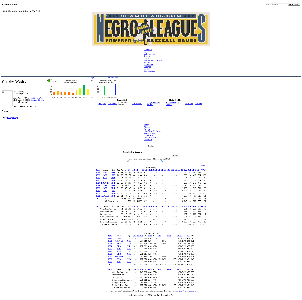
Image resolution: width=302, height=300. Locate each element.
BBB (105, 175)
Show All (128, 159)
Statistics (147, 62)
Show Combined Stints (161, 159)
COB (105, 178)
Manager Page (12, 118)
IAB (105, 193)
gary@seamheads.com (187, 291)
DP (182, 170)
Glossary (147, 69)
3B (146, 170)
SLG (194, 170)
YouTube (198, 104)
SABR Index (137, 104)
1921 (98, 178)
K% (159, 236)
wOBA (140, 236)
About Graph (89, 78)
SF (179, 170)
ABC (103, 196)
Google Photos (152, 103)
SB (156, 170)
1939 (98, 193)
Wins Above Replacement (153, 60)
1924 (98, 186)
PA (129, 170)
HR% (179, 236)
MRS (105, 173)
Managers (147, 67)
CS (159, 170)
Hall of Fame (148, 65)
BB (162, 170)
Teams (146, 58)
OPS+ (203, 170)
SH (176, 170)
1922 (98, 196)
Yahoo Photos (171, 103)
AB (133, 170)
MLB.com (189, 104)
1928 (98, 188)
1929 (98, 183)
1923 (98, 175)
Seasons (147, 56)
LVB (105, 191)
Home (146, 52)
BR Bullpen (112, 104)
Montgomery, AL (36, 98)
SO (165, 170)
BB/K (169, 236)
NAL (113, 193)
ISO (188, 236)
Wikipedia (102, 104)
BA (185, 170)
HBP (172, 170)
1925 (98, 173)
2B (143, 170)
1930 (98, 191)
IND (113, 175)
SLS (107, 196)
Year (98, 170)
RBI (153, 170)
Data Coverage (149, 71)
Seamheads (148, 50)
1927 (98, 180)
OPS (199, 170)
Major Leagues (149, 54)
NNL (113, 173)
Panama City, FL (37, 100)
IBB (168, 170)
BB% (150, 236)
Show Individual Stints (142, 159)
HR (149, 170)
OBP (189, 170)
